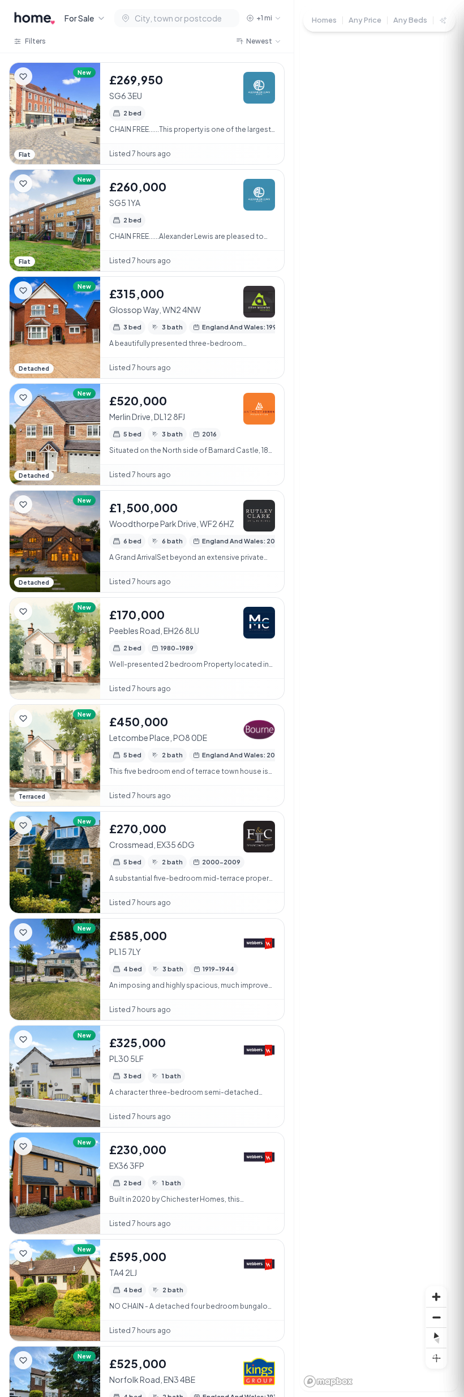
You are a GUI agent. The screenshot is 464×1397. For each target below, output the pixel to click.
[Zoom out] (436, 1317)
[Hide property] (46, 76)
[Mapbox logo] (328, 1381)
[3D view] (436, 1358)
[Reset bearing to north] (436, 1337)
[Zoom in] (436, 1297)
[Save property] (23, 76)
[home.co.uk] (34, 18)
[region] (379, 698)
